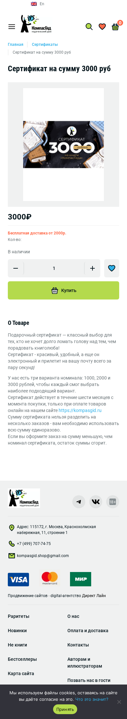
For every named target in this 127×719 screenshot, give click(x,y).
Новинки (17, 630)
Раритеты (18, 616)
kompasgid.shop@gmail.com (43, 555)
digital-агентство (65, 595)
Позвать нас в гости (88, 680)
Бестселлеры (22, 659)
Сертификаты (45, 44)
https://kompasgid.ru (80, 410)
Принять (65, 709)
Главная (15, 44)
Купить (69, 290)
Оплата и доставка (87, 630)
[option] (63, 144)
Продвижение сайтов (28, 595)
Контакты (78, 644)
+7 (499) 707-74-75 (34, 543)
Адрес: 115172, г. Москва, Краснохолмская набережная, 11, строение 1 (56, 530)
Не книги (17, 644)
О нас (73, 616)
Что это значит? (91, 699)
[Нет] (119, 702)
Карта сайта (21, 673)
